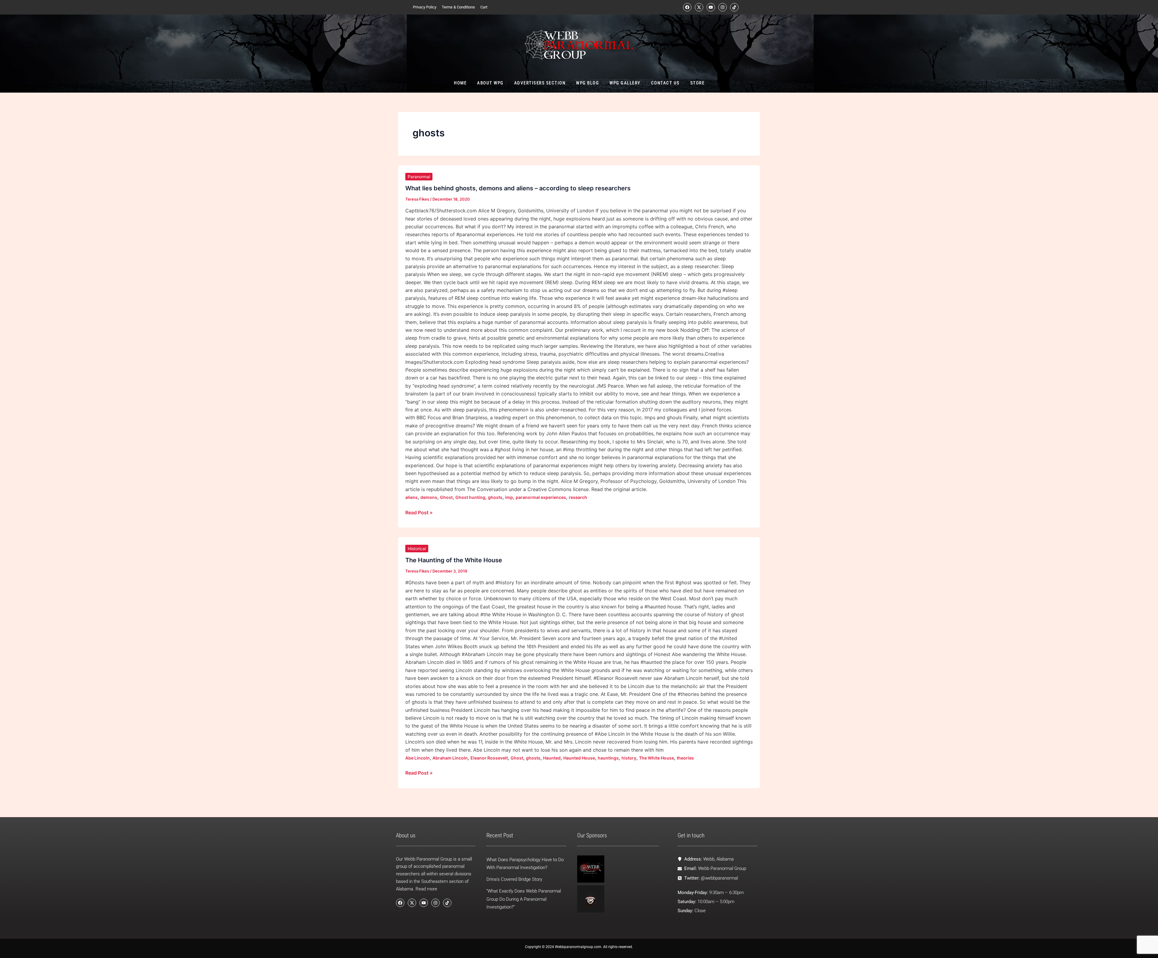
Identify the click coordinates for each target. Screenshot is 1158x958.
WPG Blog (587, 83)
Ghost (446, 497)
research (578, 497)
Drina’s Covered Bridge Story (514, 879)
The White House (656, 757)
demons (428, 497)
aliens (411, 497)
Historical (417, 548)
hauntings (608, 757)
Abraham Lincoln (450, 757)
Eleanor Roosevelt (489, 757)
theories (685, 757)
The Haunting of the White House (453, 560)
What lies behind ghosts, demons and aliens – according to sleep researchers (518, 188)
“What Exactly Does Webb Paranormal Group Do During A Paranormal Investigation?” (523, 899)
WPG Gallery (625, 83)
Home (460, 83)
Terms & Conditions (458, 7)
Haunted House (579, 757)
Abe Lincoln (417, 757)
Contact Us (665, 83)
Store (697, 83)
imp (509, 497)
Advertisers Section (539, 83)
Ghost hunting (470, 497)
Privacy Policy (424, 7)
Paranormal (419, 176)
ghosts (495, 497)
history (629, 757)
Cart (483, 7)
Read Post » (419, 512)
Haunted (552, 757)
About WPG (490, 83)
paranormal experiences (541, 497)
